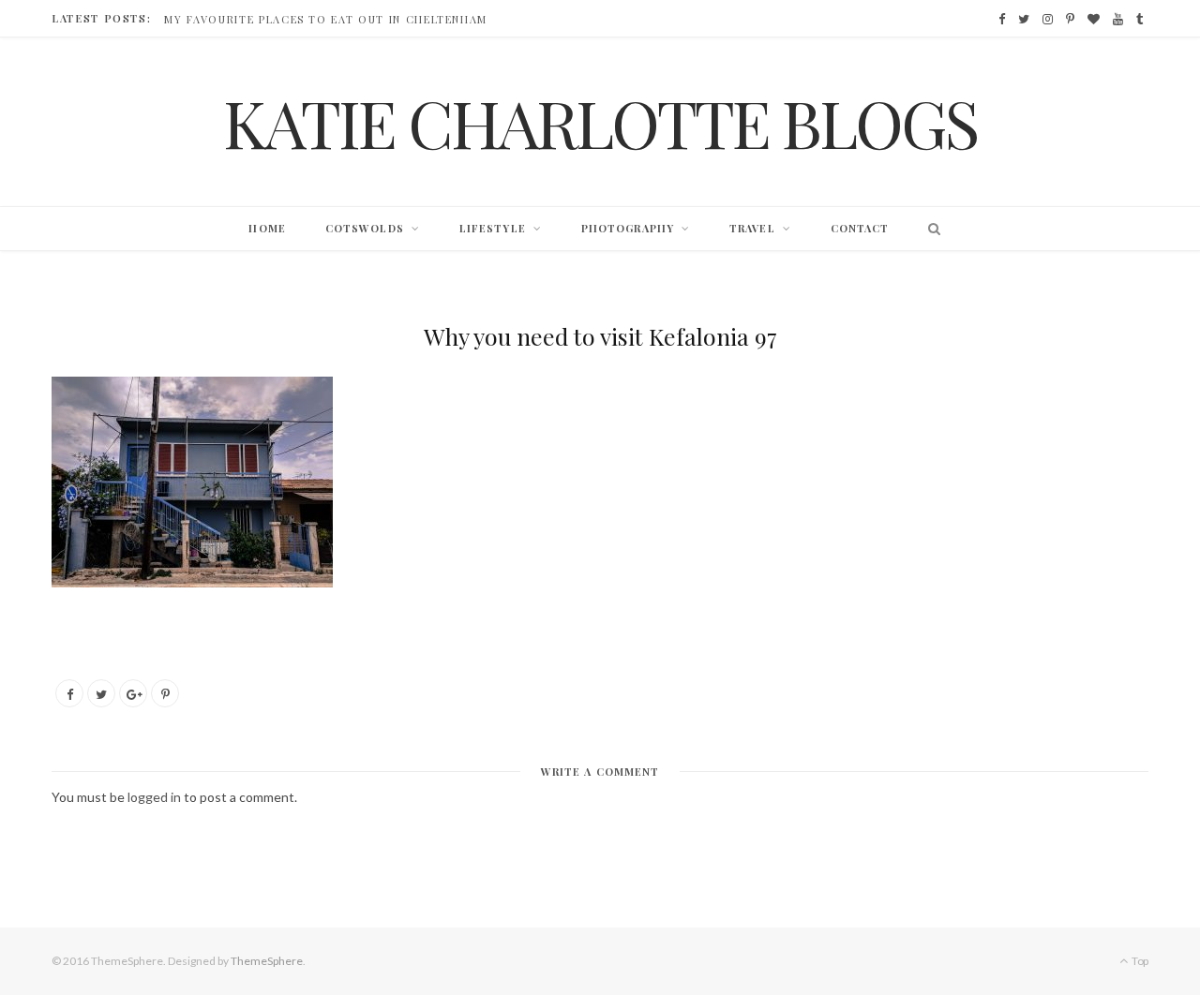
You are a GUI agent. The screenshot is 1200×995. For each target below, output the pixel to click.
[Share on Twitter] (101, 693)
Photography (627, 228)
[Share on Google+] (133, 693)
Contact (860, 228)
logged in (154, 797)
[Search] (929, 228)
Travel (752, 228)
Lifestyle (492, 228)
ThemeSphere (267, 961)
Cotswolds (364, 228)
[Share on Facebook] (69, 693)
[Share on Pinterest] (165, 693)
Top (1139, 961)
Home (266, 228)
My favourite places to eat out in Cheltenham (326, 19)
